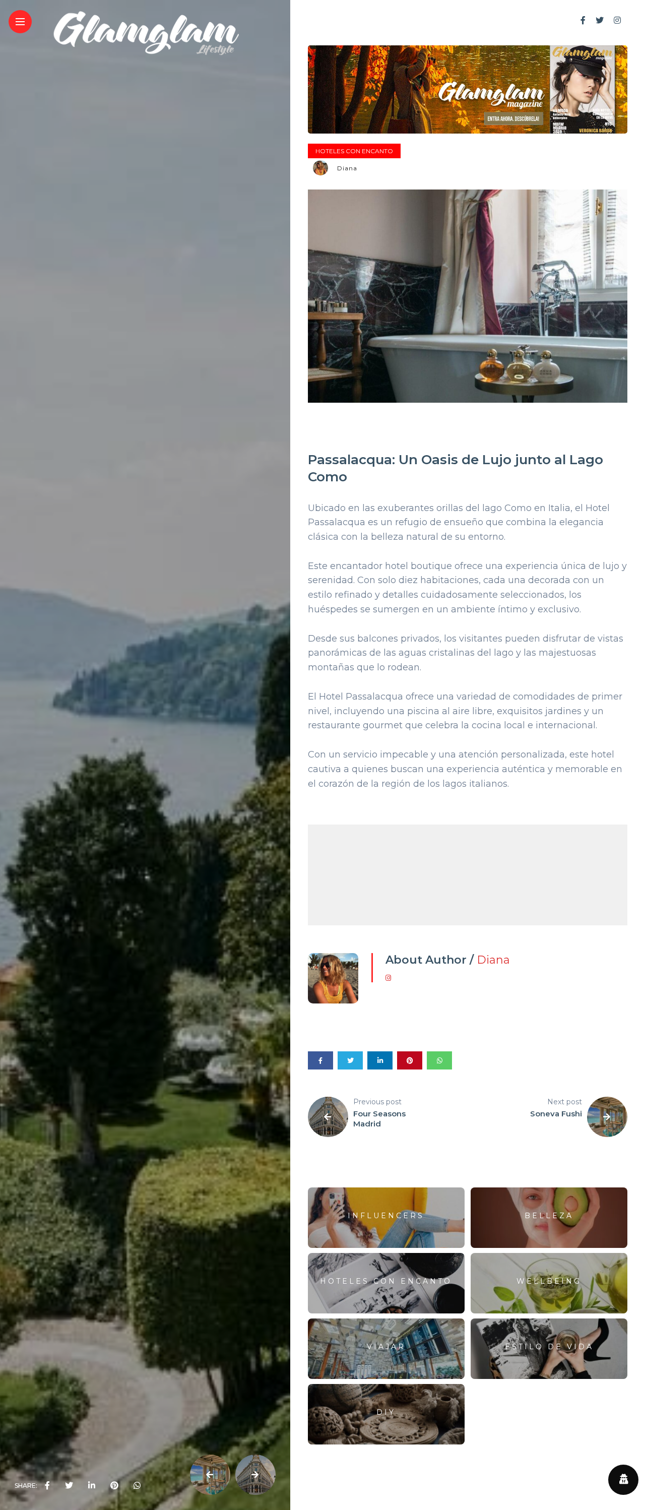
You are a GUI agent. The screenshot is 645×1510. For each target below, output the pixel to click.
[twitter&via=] (69, 1486)
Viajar (386, 1346)
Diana (347, 168)
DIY (386, 1412)
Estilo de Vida (549, 1346)
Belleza (549, 1215)
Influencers (386, 1215)
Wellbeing (549, 1281)
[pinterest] (114, 1486)
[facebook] (47, 1486)
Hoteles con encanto (354, 151)
